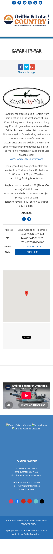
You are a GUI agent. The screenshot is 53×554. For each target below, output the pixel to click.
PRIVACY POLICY (28, 524)
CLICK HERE (32, 252)
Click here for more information (26, 475)
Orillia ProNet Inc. (32, 534)
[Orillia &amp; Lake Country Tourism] (26, 20)
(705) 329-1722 (32, 246)
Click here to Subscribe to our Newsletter (26, 520)
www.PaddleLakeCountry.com (26, 159)
